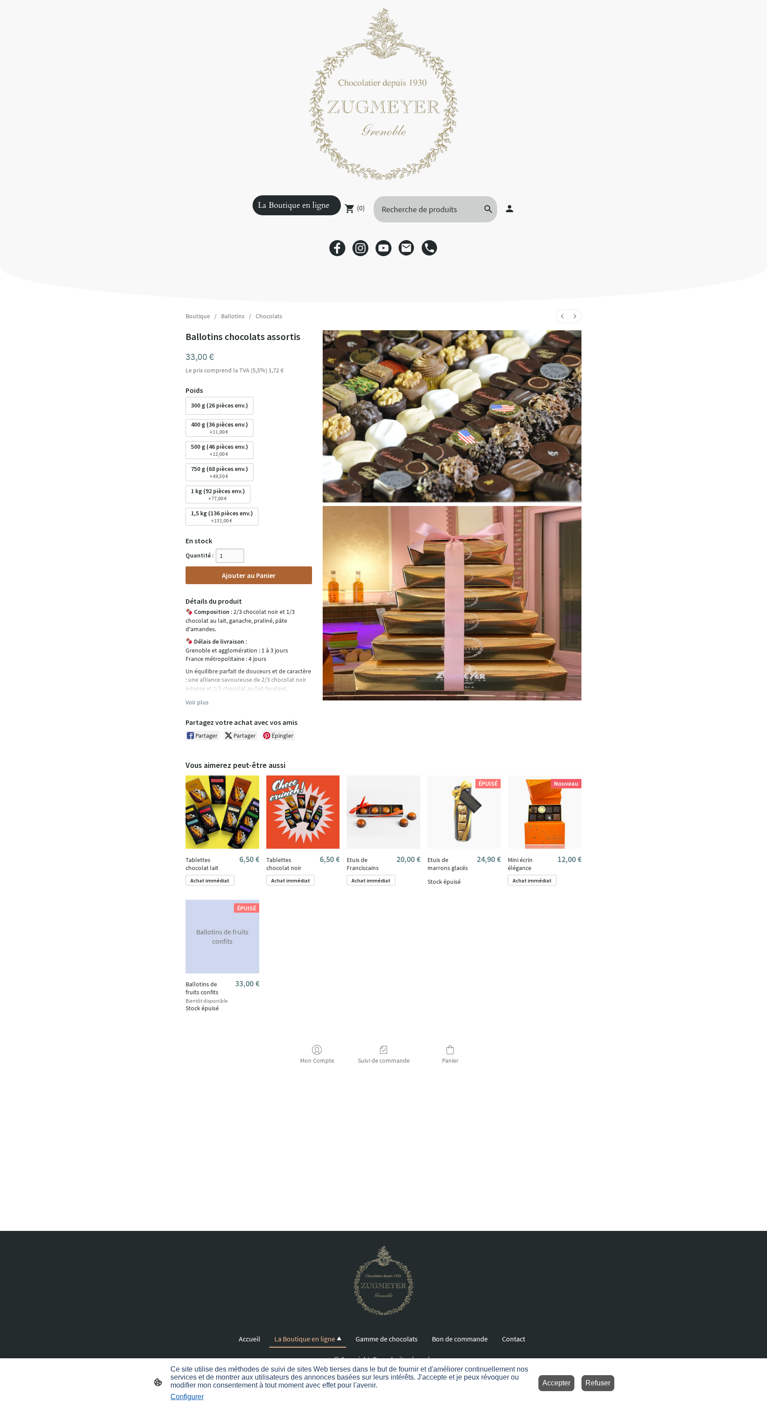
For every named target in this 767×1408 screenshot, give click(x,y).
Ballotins (233, 316)
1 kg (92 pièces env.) (218, 494)
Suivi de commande (384, 1060)
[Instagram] (360, 248)
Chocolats (269, 316)
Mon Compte (317, 1060)
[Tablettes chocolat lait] (222, 812)
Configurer (187, 1396)
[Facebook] (337, 248)
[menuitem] (562, 316)
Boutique (198, 316)
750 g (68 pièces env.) (219, 472)
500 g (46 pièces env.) (219, 450)
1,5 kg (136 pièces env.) (222, 516)
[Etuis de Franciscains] (383, 812)
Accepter (556, 1383)
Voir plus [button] (197, 702)
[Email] (407, 248)
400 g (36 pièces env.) (219, 427)
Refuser (597, 1383)
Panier (450, 1060)
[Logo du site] (383, 94)
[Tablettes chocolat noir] (303, 812)
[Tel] (430, 248)
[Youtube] (383, 248)
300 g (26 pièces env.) (219, 405)
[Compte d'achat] (509, 208)
